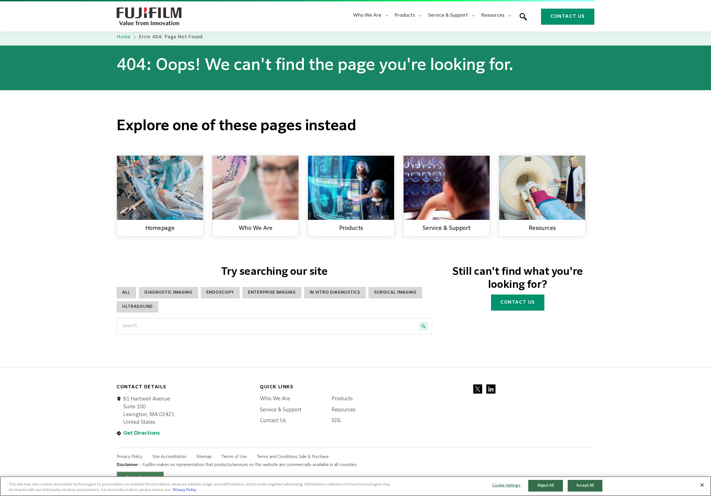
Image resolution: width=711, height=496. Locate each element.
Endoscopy (220, 292)
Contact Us (567, 16)
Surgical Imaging (395, 292)
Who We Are (275, 398)
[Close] (702, 485)
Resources (344, 409)
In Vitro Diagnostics (335, 292)
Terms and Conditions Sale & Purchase (293, 457)
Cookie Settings (506, 485)
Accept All (585, 485)
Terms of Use (234, 457)
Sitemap (204, 457)
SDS (336, 420)
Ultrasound (137, 307)
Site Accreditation (169, 457)
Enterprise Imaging (272, 292)
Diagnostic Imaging (168, 292)
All (126, 292)
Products (342, 398)
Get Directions (141, 433)
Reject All (546, 485)
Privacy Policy (129, 457)
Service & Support (281, 409)
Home (124, 37)
